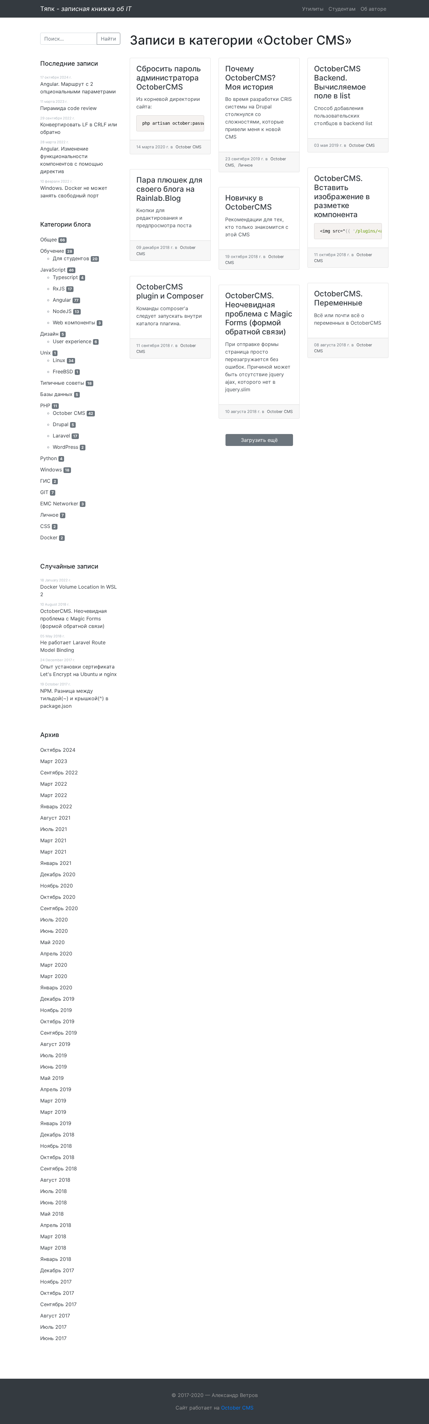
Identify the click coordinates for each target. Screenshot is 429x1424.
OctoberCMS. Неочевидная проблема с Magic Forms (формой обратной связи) (73, 618)
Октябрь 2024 (57, 750)
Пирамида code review (68, 108)
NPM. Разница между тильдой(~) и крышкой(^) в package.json (74, 698)
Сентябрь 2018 (58, 1168)
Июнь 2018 (53, 1202)
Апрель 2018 (55, 1225)
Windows (51, 469)
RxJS (59, 288)
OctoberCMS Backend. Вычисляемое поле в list (340, 82)
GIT (44, 492)
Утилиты (312, 9)
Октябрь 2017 (57, 1293)
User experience (72, 341)
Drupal (60, 424)
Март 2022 (53, 784)
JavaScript (53, 270)
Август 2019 (55, 1044)
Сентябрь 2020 (59, 908)
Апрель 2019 (55, 1089)
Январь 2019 (55, 1123)
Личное (49, 515)
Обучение (52, 251)
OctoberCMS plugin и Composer (170, 291)
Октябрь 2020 (57, 897)
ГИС (45, 481)
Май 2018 (52, 1214)
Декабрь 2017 (57, 1270)
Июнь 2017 (53, 1338)
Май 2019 (52, 1078)
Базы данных (56, 394)
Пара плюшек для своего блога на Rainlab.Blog (169, 189)
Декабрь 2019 (57, 999)
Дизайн (49, 334)
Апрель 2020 (56, 953)
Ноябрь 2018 (56, 1146)
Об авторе (373, 9)
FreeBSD (63, 371)
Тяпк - (86, 9)
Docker (48, 537)
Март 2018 (53, 1236)
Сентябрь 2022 (59, 772)
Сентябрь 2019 (58, 1033)
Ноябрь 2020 (56, 885)
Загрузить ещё (259, 440)
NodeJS (62, 311)
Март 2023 (53, 761)
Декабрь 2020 (57, 874)
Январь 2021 (55, 863)
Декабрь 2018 (57, 1134)
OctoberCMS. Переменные (338, 298)
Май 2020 (52, 942)
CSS (45, 526)
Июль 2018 (53, 1191)
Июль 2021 (53, 829)
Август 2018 (55, 1180)
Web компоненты (74, 322)
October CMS (69, 413)
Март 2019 (53, 1100)
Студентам (342, 9)
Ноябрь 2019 (56, 1010)
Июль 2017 (53, 1327)
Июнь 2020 (54, 931)
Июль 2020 (54, 919)
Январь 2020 (56, 987)
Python (48, 458)
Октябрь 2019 (57, 1021)
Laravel (61, 435)
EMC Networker (59, 503)
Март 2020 (53, 965)
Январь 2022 (56, 806)
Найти (108, 39)
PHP (45, 405)
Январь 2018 (55, 1259)
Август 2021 (55, 818)
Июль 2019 (53, 1055)
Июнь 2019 (53, 1067)
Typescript (65, 277)
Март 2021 (53, 840)
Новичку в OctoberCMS (248, 202)
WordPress (65, 447)
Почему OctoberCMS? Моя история (250, 77)
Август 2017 (55, 1315)
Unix (45, 352)
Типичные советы (62, 383)
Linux (59, 360)
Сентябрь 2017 (58, 1304)
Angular (62, 300)
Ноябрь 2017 (56, 1281)
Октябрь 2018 (57, 1157)
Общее (48, 239)
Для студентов (71, 258)
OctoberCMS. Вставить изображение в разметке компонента (342, 196)
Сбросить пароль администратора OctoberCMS (168, 77)
